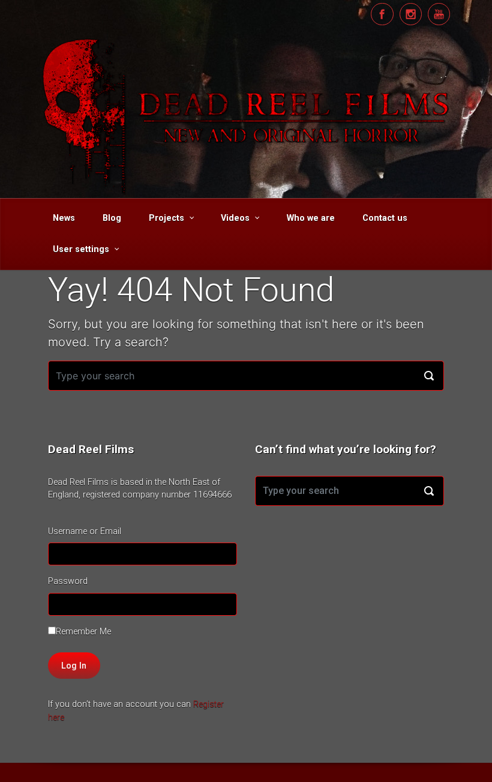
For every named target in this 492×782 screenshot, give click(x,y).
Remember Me (83, 632)
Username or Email (84, 531)
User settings (81, 249)
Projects (166, 218)
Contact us (384, 218)
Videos (235, 218)
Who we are (311, 218)
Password (68, 581)
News (64, 218)
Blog (112, 218)
